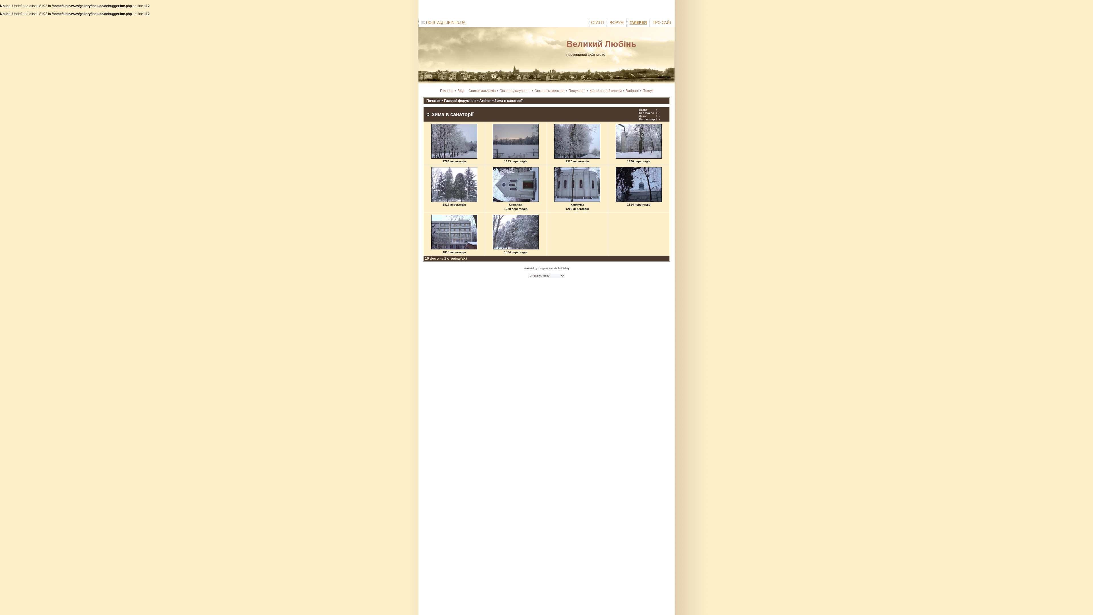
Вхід (460, 91)
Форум (617, 22)
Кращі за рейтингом (605, 91)
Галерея (638, 22)
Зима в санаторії (508, 101)
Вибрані (632, 91)
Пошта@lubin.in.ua (445, 22)
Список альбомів (482, 91)
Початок (433, 101)
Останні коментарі (549, 91)
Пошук (648, 91)
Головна (446, 91)
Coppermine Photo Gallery (554, 268)
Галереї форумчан (460, 101)
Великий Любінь (601, 44)
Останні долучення (515, 91)
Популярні (576, 91)
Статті (597, 22)
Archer (485, 101)
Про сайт (662, 22)
